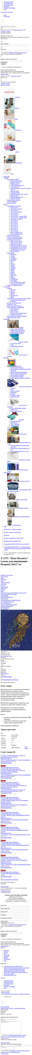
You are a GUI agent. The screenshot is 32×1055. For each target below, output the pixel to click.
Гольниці (13, 388)
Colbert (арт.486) (15, 192)
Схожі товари (4, 604)
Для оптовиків (14, 679)
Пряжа (21, 327)
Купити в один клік (19, 1036)
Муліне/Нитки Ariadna (13, 200)
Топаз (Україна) (15, 425)
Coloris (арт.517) (15, 186)
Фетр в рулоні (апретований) (19, 313)
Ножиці (21, 419)
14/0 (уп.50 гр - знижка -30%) (19, 216)
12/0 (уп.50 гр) (15, 213)
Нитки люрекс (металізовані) (19, 373)
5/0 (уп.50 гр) (14, 223)
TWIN (12, 270)
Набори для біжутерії (13, 235)
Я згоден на (14, 52)
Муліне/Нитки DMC (13, 179)
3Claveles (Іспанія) (16, 421)
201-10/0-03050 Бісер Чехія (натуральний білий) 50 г (18, 283)
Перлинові (13, 254)
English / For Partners (9, 8)
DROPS (13, 269)
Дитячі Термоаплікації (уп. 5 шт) (20, 451)
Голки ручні (14, 409)
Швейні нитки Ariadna (17, 367)
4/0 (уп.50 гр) (14, 222)
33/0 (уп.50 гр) (15, 231)
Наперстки (14, 392)
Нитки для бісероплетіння (14, 285)
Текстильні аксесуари (25, 489)
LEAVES (13, 267)
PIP (11, 261)
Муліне (17, 108)
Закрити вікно (5, 74)
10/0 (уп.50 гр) (15, 207)
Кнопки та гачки (15, 395)
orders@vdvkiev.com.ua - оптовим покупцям (17, 994)
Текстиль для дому (24, 481)
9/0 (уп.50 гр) (14, 229)
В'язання (18, 141)
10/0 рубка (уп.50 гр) (16, 209)
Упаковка (13, 301)
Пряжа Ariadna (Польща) (17, 332)
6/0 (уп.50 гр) (14, 225)
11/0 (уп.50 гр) (14, 210)
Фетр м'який (14, 310)
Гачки (12, 345)
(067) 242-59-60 (17, 30)
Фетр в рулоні (14, 311)
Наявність (3, 606)
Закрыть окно (4, 1053)
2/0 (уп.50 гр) (14, 220)
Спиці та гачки (23, 342)
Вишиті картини (23, 508)
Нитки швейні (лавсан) (17, 376)
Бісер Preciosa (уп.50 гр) (14, 206)
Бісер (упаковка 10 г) (16, 232)
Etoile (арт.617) (15, 195)
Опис (2, 598)
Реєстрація (7, 16)
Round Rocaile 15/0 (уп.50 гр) (19, 248)
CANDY (13, 257)
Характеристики (5, 600)
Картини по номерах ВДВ (22, 516)
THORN (13, 278)
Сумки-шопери (16, 525)
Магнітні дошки (15, 391)
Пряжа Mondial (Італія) (17, 333)
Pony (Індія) (14, 422)
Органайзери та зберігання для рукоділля (18, 298)
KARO (12, 272)
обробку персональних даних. (17, 52)
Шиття (17, 152)
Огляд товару (4, 594)
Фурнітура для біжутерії (14, 303)
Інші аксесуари (15, 396)
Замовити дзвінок (6, 31)
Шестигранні (14, 295)
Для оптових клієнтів (7, 12)
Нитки (18, 366)
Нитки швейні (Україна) (17, 375)
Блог (5, 9)
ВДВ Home (19, 162)
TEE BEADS (14, 279)
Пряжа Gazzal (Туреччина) (18, 330)
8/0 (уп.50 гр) (14, 228)
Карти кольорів (11, 203)
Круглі (12, 291)
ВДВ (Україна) (5, 673)
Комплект (3, 597)
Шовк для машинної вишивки (19, 372)
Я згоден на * (14, 1035)
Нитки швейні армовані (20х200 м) (20, 378)
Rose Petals (13, 275)
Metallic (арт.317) (15, 184)
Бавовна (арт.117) (15, 182)
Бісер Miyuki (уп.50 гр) (13, 239)
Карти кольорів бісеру (17, 234)
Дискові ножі (22, 434)
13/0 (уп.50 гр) (15, 214)
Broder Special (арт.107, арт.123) (19, 194)
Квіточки (13, 289)
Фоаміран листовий (16, 314)
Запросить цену (15, 1052)
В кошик (3, 766)
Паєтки (9, 288)
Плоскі (12, 294)
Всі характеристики (6, 656)
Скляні (12, 256)
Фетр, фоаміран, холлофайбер (15, 307)
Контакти (6, 6)
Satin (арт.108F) (15, 191)
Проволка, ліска (11, 304)
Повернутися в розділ (7, 592)
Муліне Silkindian (12, 201)
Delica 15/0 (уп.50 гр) (16, 242)
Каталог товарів (5, 83)
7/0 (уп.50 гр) (14, 226)
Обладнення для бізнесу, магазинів (17, 316)
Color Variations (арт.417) (17, 185)
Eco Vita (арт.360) (15, 198)
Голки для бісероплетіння (14, 236)
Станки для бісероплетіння (14, 238)
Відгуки (3, 603)
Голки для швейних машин (18, 408)
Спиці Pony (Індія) (16, 343)
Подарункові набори (16, 181)
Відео (2, 609)
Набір (2, 595)
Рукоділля (18, 130)
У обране (3, 769)
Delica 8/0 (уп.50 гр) (16, 244)
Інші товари (26, 747)
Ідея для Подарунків (13, 491)
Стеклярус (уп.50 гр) (16, 219)
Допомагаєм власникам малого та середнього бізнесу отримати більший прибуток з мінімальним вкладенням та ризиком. (16, 969)
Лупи (12, 389)
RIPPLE (13, 273)
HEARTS (13, 260)
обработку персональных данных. (19, 1050)
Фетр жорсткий (15, 308)
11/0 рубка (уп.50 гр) (16, 211)
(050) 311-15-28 (15, 76)
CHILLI (13, 266)
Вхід (5, 15)
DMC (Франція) (15, 424)
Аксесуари (4, 601)
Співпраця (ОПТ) (6, 891)
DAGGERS (14, 281)
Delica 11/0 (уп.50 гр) (16, 241)
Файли (2, 607)
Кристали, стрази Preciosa (14, 306)
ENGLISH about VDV (10, 975)
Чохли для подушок (21, 499)
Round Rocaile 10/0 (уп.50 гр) (19, 245)
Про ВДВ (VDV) (8, 2)
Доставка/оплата (8, 5)
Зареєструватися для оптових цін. (13, 966)
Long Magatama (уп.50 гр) (18, 250)
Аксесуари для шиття (25, 386)
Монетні (13, 292)
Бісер (16, 119)
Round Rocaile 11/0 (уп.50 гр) (19, 247)
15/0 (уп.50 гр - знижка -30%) (19, 217)
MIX (12, 276)
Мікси (12, 297)
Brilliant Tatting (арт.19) (17, 197)
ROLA (12, 263)
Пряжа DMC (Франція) (17, 329)
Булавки (13, 393)
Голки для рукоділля (16, 411)
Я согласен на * (16, 1050)
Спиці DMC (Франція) (17, 346)
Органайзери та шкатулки (18, 300)
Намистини (10, 253)
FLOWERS (14, 258)
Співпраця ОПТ (8, 3)
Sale (12, 173)
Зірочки (13, 264)
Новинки (17, 97)
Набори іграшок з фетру (14, 317)
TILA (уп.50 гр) (15, 251)
